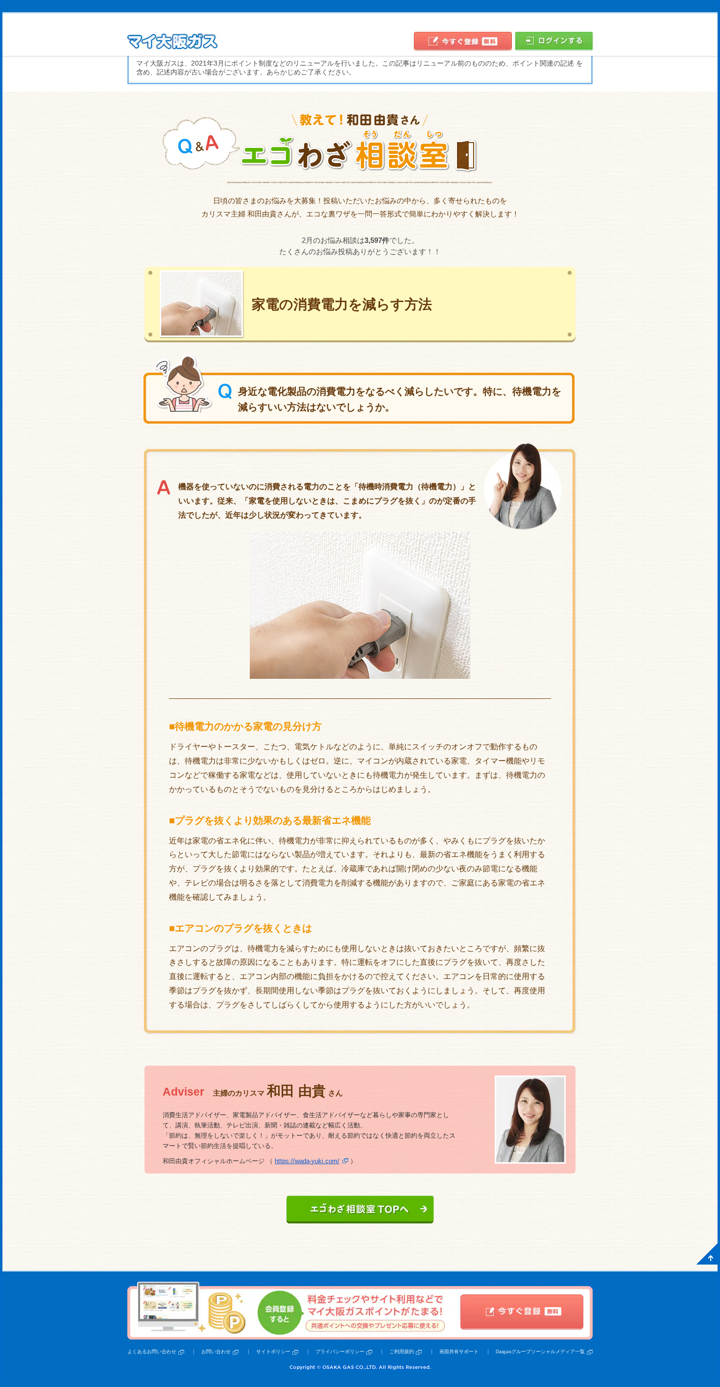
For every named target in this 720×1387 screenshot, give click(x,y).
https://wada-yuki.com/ (307, 1161)
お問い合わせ (216, 1351)
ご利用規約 (401, 1351)
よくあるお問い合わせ (151, 1351)
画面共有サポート (459, 1351)
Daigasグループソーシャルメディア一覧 (540, 1351)
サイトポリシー (273, 1351)
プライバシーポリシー (339, 1351)
